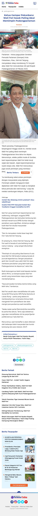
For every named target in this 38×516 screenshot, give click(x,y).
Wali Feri (5, 348)
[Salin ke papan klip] (23, 360)
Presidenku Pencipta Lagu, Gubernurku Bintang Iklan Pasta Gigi (14, 449)
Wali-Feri (14, 348)
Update (26, 172)
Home (4, 7)
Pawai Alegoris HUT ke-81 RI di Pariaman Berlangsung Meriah (13, 467)
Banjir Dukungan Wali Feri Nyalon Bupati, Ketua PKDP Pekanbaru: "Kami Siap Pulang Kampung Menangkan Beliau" (18, 337)
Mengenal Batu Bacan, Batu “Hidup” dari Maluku (13, 477)
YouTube (27, 504)
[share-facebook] (14, 360)
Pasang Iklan (15, 506)
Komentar (20, 364)
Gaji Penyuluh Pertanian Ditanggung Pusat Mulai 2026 (14, 458)
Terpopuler (12, 7)
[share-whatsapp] (20, 360)
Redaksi (7, 506)
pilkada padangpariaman (24, 345)
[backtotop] (19, 493)
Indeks (21, 7)
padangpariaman (8, 345)
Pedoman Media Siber (26, 506)
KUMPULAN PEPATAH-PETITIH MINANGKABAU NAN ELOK (14, 439)
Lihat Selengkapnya (19, 485)
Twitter (19, 504)
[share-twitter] (17, 360)
